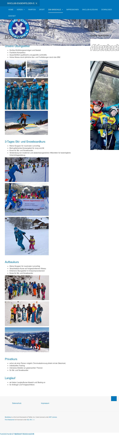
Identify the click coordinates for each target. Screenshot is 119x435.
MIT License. (53, 417)
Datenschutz (16, 403)
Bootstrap (8, 417)
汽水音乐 (3, 434)
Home (10, 9)
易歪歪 (25, 434)
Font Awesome (9, 420)
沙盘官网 (31, 434)
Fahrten (32, 9)
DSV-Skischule (54, 9)
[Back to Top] (114, 398)
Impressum (45, 403)
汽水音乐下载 (11, 434)
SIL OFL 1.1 (31, 420)
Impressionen (72, 9)
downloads (106, 9)
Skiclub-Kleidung (90, 9)
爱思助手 (19, 434)
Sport (42, 9)
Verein (20, 9)
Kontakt (12, 16)
